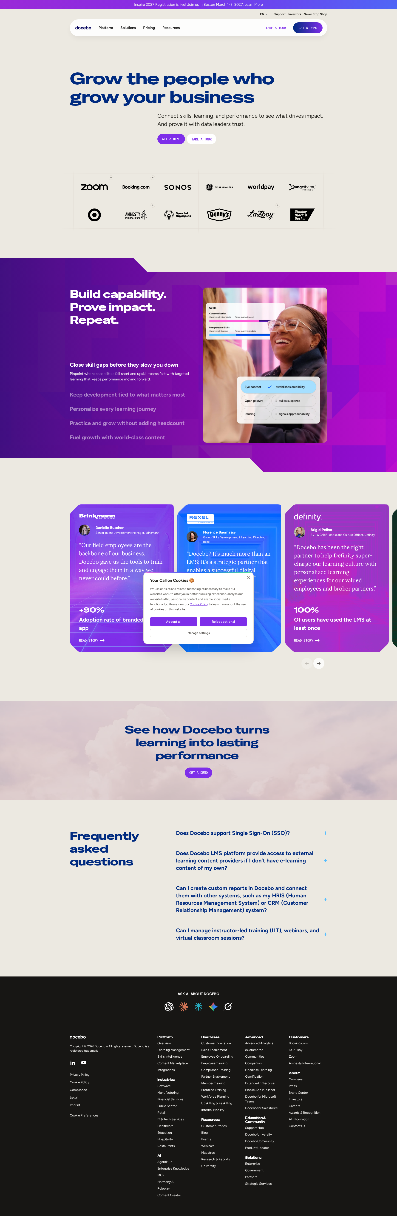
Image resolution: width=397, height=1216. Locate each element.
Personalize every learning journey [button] (113, 408)
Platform (106, 28)
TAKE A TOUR (201, 139)
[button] (94, 187)
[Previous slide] (306, 663)
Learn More (253, 4)
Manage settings (198, 633)
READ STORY (88, 640)
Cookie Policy (199, 604)
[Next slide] (318, 663)
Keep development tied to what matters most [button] (127, 394)
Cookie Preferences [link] (84, 1115)
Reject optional (223, 622)
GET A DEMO (171, 139)
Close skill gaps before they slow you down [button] (124, 364)
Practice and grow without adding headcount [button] (127, 423)
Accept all (173, 622)
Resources (171, 28)
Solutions (128, 28)
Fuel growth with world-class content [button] (117, 437)
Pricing (149, 28)
